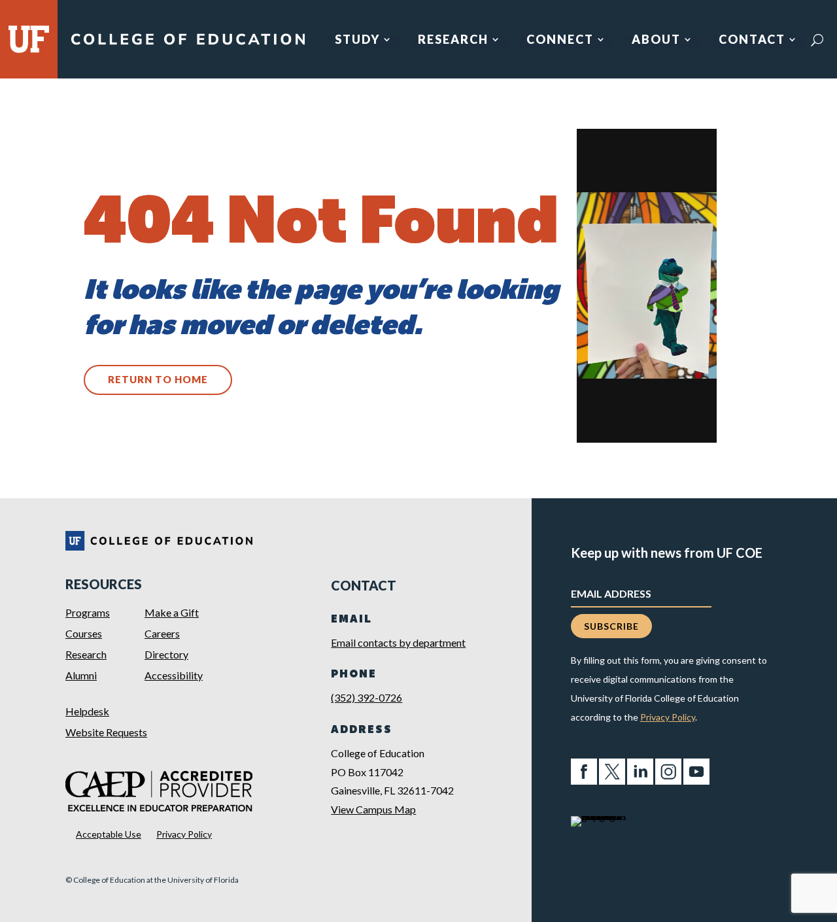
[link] (188, 44)
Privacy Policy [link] (184, 834)
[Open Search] (817, 39)
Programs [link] (87, 612)
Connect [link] (560, 40)
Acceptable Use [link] (108, 834)
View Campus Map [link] (373, 809)
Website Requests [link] (106, 732)
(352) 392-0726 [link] (366, 697)
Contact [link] (752, 40)
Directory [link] (166, 654)
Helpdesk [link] (87, 711)
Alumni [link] (81, 675)
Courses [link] (83, 633)
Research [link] (453, 40)
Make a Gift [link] (172, 612)
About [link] (656, 40)
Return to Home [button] (158, 379)
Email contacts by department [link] (398, 642)
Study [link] (357, 40)
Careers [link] (162, 633)
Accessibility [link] (174, 675)
